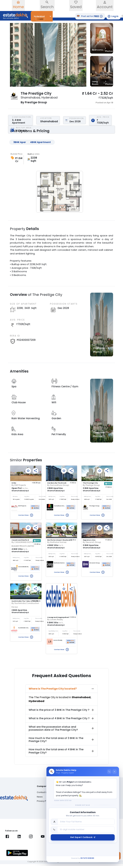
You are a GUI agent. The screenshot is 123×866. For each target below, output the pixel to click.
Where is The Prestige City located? (53, 689)
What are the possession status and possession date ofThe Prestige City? (53, 728)
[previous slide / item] (12, 55)
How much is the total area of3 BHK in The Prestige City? (56, 739)
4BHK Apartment (40, 142)
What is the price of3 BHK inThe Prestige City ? (59, 710)
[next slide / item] (84, 55)
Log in (114, 16)
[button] (40, 19)
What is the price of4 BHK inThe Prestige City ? (59, 718)
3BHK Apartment (23, 142)
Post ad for (90, 16)
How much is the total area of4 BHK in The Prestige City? (56, 751)
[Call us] (109, 771)
